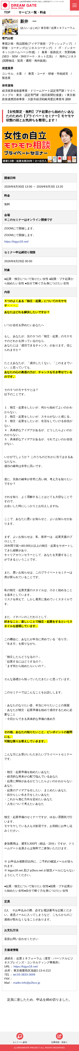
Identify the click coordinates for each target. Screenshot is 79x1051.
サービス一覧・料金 (32, 12)
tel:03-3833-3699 (24, 974)
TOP (7, 12)
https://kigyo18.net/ (16, 241)
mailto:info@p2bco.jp (26, 982)
